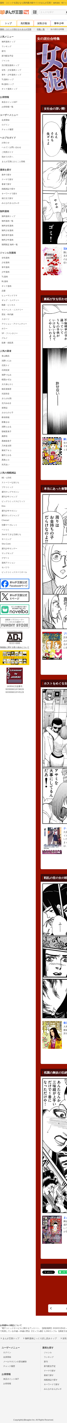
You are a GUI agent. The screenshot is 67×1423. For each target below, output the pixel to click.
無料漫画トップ (8, 42)
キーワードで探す (9, 193)
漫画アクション (8, 563)
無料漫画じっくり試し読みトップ (41, 1338)
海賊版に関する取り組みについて (14, 647)
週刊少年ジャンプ (9, 497)
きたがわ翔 (6, 398)
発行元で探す (7, 198)
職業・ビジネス (8, 305)
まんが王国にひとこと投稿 (13, 161)
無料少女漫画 (7, 230)
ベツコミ (5, 530)
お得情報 (7, 1383)
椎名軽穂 (5, 417)
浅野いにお (6, 361)
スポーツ (5, 319)
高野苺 (4, 436)
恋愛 (4, 291)
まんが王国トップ (10, 1338)
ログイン (5, 125)
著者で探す (6, 184)
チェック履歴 (7, 129)
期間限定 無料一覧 (10, 244)
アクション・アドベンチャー (14, 324)
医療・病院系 (7, 343)
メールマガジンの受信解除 (15, 1361)
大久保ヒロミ (7, 384)
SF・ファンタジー (10, 333)
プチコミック (7, 487)
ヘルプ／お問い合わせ (11, 147)
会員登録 (5, 120)
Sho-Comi (6, 544)
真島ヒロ (5, 460)
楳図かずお (6, 379)
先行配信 (25, 23)
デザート (5, 558)
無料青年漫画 (7, 235)
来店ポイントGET (9, 102)
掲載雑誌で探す (8, 189)
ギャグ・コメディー (10, 300)
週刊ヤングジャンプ (10, 515)
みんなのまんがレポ (10, 203)
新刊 (4, 51)
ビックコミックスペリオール (14, 572)
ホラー (4, 328)
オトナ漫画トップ (9, 89)
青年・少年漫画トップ (11, 75)
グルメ (4, 338)
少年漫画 (5, 272)
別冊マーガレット (9, 525)
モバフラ (5, 567)
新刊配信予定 (7, 56)
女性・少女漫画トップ (11, 70)
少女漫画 (5, 262)
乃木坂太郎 (6, 446)
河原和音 (5, 394)
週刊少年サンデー (9, 548)
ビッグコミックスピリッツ (13, 501)
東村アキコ (6, 450)
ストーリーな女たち (10, 482)
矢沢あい (5, 464)
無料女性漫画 (7, 226)
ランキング (6, 46)
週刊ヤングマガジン (10, 492)
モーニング (6, 539)
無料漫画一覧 (7, 221)
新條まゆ (5, 422)
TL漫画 (5, 277)
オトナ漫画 (6, 286)
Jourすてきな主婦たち (11, 534)
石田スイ (5, 365)
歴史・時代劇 (7, 314)
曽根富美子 (6, 431)
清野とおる (6, 427)
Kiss (3, 506)
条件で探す (6, 175)
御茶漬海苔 (6, 389)
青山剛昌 (5, 356)
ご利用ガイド (7, 152)
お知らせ (5, 143)
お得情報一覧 (7, 107)
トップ (8, 23)
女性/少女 (42, 23)
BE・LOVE (6, 478)
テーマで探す (7, 179)
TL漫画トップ (8, 79)
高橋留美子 (6, 441)
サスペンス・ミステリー (12, 310)
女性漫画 (5, 258)
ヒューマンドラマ (9, 295)
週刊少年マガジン (9, 511)
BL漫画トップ (8, 84)
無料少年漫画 (7, 240)
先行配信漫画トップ (10, 65)
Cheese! (5, 520)
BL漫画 (5, 281)
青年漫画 (5, 267)
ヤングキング (7, 553)
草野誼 (4, 408)
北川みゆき (6, 403)
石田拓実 (5, 370)
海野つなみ (6, 375)
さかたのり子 (7, 412)
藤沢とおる (6, 455)
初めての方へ (7, 157)
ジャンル (5, 60)
